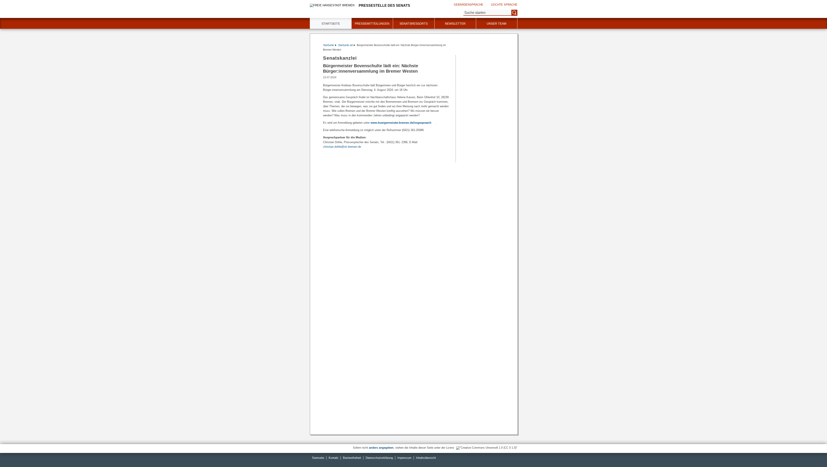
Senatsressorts (414, 23)
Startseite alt (345, 45)
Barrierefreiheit (352, 457)
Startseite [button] (331, 23)
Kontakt (333, 457)
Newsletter (455, 23)
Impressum (404, 457)
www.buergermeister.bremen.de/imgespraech (401, 122)
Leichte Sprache (504, 4)
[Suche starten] (514, 13)
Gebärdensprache (468, 4)
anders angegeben (381, 447)
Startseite (328, 45)
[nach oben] (813, 453)
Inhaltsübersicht (426, 457)
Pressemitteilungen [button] (372, 23)
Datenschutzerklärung (379, 457)
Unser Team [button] (496, 23)
